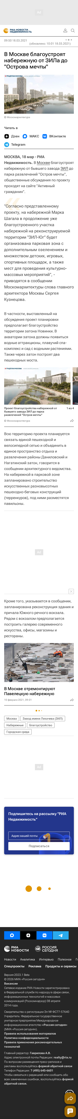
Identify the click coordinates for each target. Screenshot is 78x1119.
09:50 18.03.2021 (15, 40)
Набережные (15, 725)
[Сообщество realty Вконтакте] (44, 935)
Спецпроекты (14, 966)
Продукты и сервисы (60, 966)
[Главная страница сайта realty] (25, 31)
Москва (11, 718)
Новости (10, 959)
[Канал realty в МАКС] (12, 935)
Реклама (34, 966)
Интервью (46, 959)
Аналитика (27, 959)
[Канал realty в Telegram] (61, 935)
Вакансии (11, 983)
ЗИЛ (64, 168)
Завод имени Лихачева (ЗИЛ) (43, 718)
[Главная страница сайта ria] (4, 31)
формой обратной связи (55, 1066)
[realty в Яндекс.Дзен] (28, 935)
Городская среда (17, 731)
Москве (43, 162)
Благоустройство (40, 725)
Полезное (65, 959)
